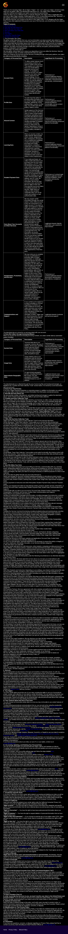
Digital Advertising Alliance (53, 724)
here (52, 751)
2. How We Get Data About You (12, 27)
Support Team (15, 689)
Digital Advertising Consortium (21, 727)
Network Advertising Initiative (34, 724)
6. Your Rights (7, 34)
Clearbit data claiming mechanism (27, 735)
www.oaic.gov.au (57, 862)
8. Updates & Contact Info (11, 37)
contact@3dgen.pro (9, 743)
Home (5, 930)
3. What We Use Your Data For (12, 29)
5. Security (6, 32)
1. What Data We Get (9, 26)
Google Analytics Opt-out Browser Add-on (30, 734)
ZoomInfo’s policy (8, 735)
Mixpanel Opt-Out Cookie (50, 734)
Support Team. (48, 754)
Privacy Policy (13, 930)
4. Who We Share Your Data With (13, 30)
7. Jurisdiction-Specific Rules (11, 35)
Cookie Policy (24, 730)
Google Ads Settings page (34, 729)
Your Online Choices (43, 726)
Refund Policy (23, 930)
